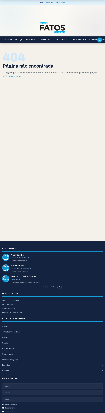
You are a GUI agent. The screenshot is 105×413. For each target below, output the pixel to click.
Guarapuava (7, 354)
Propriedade (7, 304)
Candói (5, 343)
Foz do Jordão (8, 348)
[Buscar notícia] (99, 40)
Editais (5, 337)
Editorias (5, 326)
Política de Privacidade (12, 312)
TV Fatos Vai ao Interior (12, 332)
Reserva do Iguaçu (10, 359)
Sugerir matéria (11, 404)
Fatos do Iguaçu (13, 40)
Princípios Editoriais (10, 300)
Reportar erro (10, 408)
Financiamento (8, 308)
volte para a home (12, 76)
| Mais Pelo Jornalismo (52, 3)
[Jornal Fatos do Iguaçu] (52, 27)
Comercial (9, 411)
